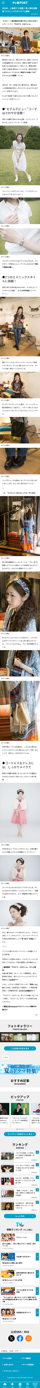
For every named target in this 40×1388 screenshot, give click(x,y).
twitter (11, 1338)
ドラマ (5, 1057)
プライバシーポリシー (11, 1371)
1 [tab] (17, 1129)
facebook (20, 1338)
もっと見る (20, 1216)
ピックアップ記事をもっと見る (20, 1134)
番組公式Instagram (11, 1006)
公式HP (12, 979)
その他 (11, 1351)
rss (28, 1338)
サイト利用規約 (28, 1364)
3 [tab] (20, 1129)
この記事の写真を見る (20, 1048)
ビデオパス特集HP (25, 990)
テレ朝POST (20, 3)
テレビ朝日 (8, 1358)
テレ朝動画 (27, 1358)
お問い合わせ (8, 1364)
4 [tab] (22, 1129)
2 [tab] (19, 1129)
